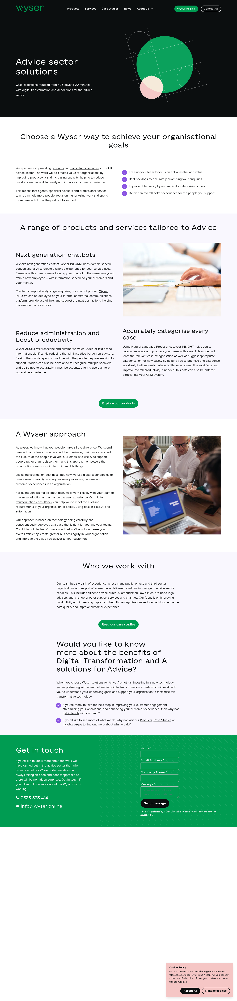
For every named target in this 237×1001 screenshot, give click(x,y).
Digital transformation (30, 474)
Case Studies (162, 720)
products (58, 168)
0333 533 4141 (35, 798)
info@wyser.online (41, 806)
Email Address (152, 760)
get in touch (71, 713)
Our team (63, 583)
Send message (155, 803)
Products (146, 720)
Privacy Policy (197, 811)
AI (38, 268)
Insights (68, 724)
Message (148, 784)
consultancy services (84, 168)
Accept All (190, 991)
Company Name (154, 772)
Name (146, 748)
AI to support (98, 457)
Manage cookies (216, 991)
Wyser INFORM (71, 264)
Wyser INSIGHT (183, 346)
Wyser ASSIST (25, 349)
